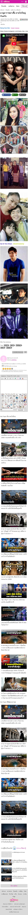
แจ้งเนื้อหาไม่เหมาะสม (14, 912)
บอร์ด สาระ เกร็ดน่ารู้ (15, 10)
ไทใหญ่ (18, 345)
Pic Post (11, 894)
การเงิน (25, 894)
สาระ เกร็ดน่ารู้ (21, 848)
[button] (2, 379)
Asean (8, 347)
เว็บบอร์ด (3, 6)
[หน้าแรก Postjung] (7, 1)
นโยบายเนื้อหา (5, 906)
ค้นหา (18, 6)
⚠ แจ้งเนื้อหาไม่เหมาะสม (18, 352)
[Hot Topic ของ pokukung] (3, 361)
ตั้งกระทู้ (24, 6)
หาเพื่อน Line (4, 894)
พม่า (12, 345)
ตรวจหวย (9, 891)
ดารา (5, 345)
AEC (2, 347)
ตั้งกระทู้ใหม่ (14, 886)
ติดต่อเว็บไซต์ (9, 909)
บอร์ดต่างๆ (11, 6)
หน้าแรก (2, 10)
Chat (25, 891)
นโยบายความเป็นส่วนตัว (19, 904)
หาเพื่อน (21, 891)
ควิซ (15, 894)
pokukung (14, 359)
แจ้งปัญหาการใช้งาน (17, 909)
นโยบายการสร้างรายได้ (15, 906)
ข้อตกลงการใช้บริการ (8, 904)
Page (14, 896)
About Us (24, 906)
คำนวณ (20, 894)
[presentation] (2, 379)
